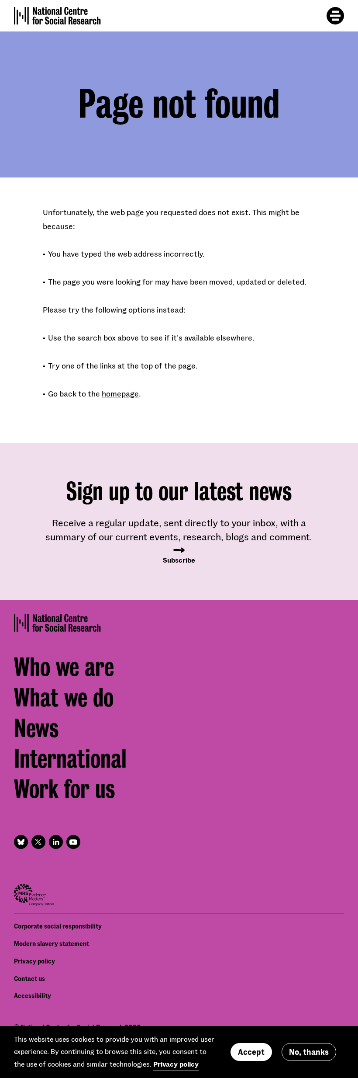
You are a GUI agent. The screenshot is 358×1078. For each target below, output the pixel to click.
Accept (251, 1052)
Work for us (64, 789)
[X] (38, 842)
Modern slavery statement (51, 943)
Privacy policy (34, 961)
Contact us (29, 978)
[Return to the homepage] (57, 15)
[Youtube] (73, 842)
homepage (120, 393)
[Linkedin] (56, 842)
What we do (64, 697)
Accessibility (32, 995)
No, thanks (309, 1052)
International (70, 758)
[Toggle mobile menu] (335, 15)
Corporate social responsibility (58, 926)
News (36, 728)
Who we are (64, 667)
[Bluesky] (21, 842)
